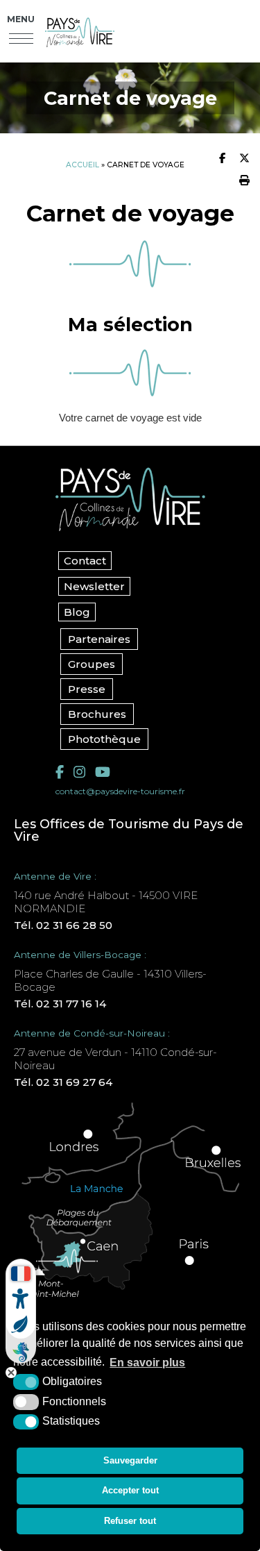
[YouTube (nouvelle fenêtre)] (102, 772)
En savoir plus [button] (147, 1362)
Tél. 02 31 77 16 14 (60, 1003)
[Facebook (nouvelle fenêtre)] (59, 772)
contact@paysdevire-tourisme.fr (120, 791)
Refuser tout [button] (130, 1521)
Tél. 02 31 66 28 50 (63, 925)
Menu (21, 19)
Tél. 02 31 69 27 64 (63, 1082)
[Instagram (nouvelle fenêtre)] (79, 772)
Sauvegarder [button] (130, 1460)
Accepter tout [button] (130, 1490)
